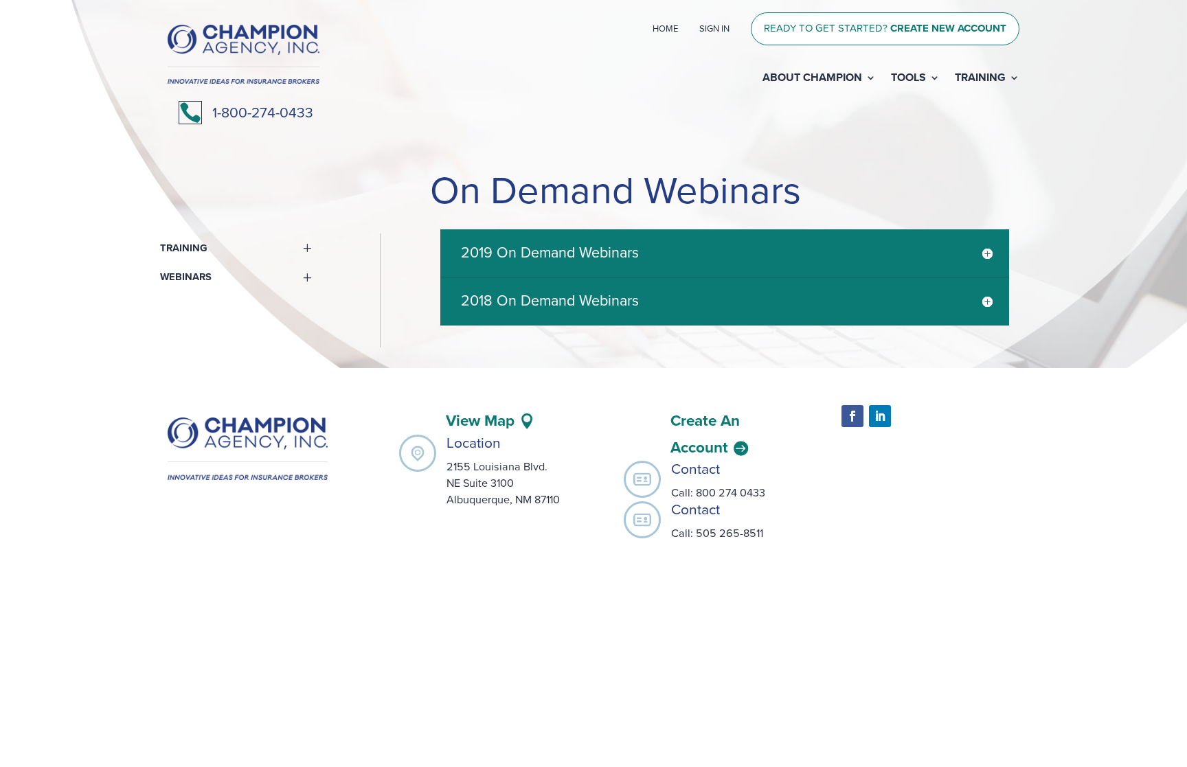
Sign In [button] (714, 28)
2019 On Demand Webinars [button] (550, 253)
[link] (243, 79)
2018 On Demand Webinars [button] (550, 301)
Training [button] (183, 248)
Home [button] (665, 28)
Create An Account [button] (705, 433)
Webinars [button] (186, 277)
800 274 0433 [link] (732, 493)
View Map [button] (480, 420)
